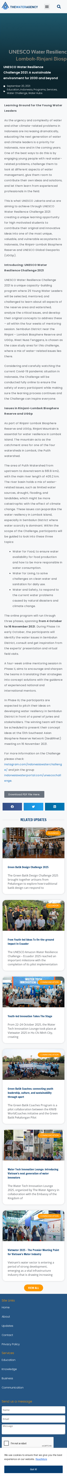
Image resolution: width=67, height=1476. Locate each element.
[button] (47, 6)
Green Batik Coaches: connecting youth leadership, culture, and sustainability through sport (30, 1093)
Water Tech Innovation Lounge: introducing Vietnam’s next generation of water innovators (33, 1173)
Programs (40, 89)
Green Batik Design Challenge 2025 (28, 867)
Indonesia (26, 89)
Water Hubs (35, 93)
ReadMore (41, 1459)
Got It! (33, 1469)
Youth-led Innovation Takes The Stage (30, 1016)
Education (13, 89)
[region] (33, 1462)
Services (52, 89)
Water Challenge (17, 93)
